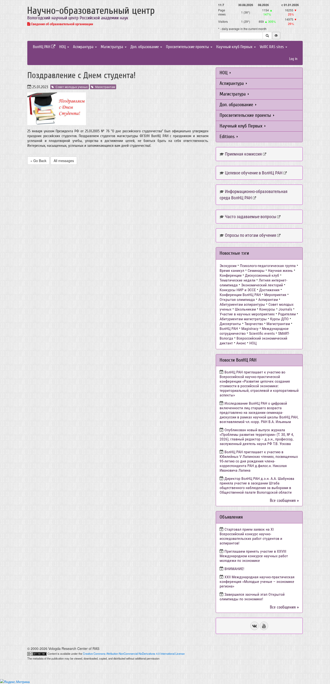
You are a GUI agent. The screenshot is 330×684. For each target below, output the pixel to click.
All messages (64, 160)
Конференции (231, 275)
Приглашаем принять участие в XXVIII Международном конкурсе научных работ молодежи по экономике (254, 556)
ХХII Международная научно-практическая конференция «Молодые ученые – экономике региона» (257, 581)
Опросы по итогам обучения (250, 235)
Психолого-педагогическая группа (268, 265)
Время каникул (232, 270)
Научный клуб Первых (234, 47)
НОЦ (63, 47)
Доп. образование (145, 47)
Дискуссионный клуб (262, 275)
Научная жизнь (280, 270)
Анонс (241, 343)
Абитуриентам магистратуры (243, 319)
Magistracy (249, 328)
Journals (285, 309)
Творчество (253, 323)
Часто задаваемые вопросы (250, 216)
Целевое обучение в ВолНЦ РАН (253, 172)
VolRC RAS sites (272, 47)
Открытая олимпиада (237, 299)
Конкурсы (267, 309)
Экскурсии (228, 265)
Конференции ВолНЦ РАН (240, 294)
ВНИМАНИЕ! (234, 568)
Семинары (256, 270)
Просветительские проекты (188, 47)
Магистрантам (105, 87)
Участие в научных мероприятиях (247, 314)
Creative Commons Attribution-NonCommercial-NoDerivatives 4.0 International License (134, 653)
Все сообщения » (284, 500)
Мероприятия (275, 294)
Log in (293, 59)
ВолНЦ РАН (42, 47)
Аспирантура (83, 47)
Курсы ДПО (279, 319)
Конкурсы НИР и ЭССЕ (238, 290)
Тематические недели (237, 280)
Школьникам (245, 309)
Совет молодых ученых (72, 87)
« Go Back (38, 160)
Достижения (269, 290)
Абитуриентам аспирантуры (242, 304)
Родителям (287, 314)
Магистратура (112, 47)
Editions (228, 136)
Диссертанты (230, 323)
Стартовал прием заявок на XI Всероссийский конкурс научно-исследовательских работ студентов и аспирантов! (251, 536)
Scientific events (262, 333)
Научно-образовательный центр (91, 10)
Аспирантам (268, 299)
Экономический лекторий (262, 285)
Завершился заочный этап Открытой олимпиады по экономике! (252, 596)
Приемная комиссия (243, 153)
